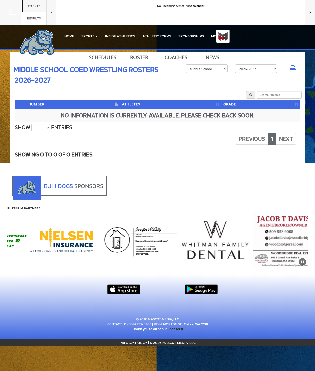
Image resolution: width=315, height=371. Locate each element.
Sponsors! (175, 329)
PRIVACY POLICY (133, 342)
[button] (89, 36)
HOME (69, 36)
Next (286, 138)
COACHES (176, 57)
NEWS (212, 57)
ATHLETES (131, 104)
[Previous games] (51, 12)
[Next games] (310, 12)
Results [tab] (34, 18)
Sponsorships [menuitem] (191, 36)
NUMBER (36, 104)
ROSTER (139, 57)
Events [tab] (34, 6)
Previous (252, 138)
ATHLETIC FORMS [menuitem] (156, 36)
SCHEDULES (102, 57)
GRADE (229, 104)
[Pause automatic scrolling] (302, 262)
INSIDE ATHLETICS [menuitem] (120, 36)
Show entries (43, 127)
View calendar (195, 6)
